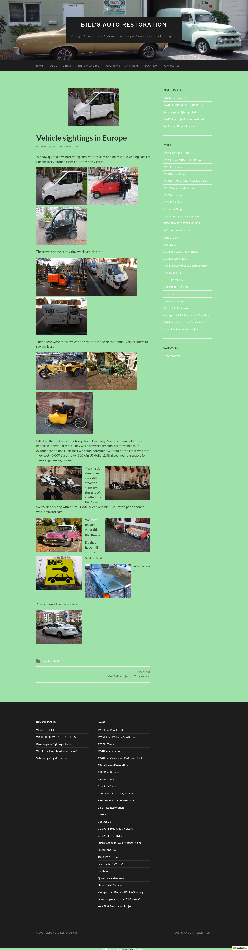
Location (151, 65)
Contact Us (172, 65)
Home (40, 65)
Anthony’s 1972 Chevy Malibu (181, 216)
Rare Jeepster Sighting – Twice (180, 112)
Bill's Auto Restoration (124, 24)
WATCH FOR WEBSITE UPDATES (183, 105)
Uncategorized (50, 661)
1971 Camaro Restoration (178, 188)
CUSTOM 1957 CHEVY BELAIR (181, 251)
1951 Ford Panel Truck (176, 152)
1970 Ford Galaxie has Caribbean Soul (185, 181)
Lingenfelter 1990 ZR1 (176, 286)
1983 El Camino (172, 202)
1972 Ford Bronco (173, 195)
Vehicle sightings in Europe (179, 126)
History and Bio (89, 65)
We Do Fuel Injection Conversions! (129, 674)
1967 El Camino (172, 166)
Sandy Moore (69, 146)
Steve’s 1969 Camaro (175, 308)
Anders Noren (193, 932)
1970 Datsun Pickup (175, 174)
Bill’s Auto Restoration (176, 230)
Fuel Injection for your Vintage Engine (185, 265)
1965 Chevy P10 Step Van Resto (182, 159)
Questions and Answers (122, 65)
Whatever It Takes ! (174, 97)
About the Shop (61, 65)
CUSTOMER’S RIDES (175, 258)
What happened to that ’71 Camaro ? (184, 322)
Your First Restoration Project (180, 329)
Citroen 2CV (170, 237)
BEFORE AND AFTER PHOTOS (181, 223)
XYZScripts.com (139, 949)
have (94, 520)
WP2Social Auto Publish (112, 949)
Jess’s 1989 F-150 (173, 279)
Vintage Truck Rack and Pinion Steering (186, 315)
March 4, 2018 (46, 146)
